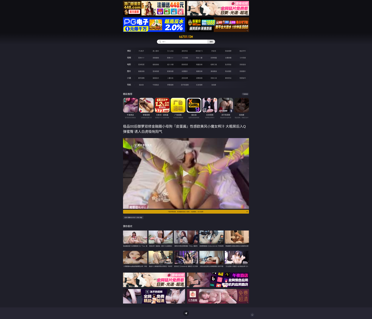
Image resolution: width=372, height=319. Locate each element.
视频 (129, 57)
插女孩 (141, 85)
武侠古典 (185, 78)
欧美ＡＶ (170, 58)
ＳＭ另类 (243, 58)
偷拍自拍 (156, 64)
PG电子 (141, 51)
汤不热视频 (185, 85)
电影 (129, 64)
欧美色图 (170, 71)
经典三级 (214, 64)
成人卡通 (170, 64)
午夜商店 (156, 85)
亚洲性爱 (141, 64)
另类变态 (243, 64)
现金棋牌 (228, 51)
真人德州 (156, 51)
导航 (129, 84)
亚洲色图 (156, 71)
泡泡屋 (213, 85)
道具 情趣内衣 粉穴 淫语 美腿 (133, 217)
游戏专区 (185, 51)
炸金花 (213, 51)
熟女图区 (228, 71)
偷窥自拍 (141, 71)
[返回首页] (252, 314)
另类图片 (243, 71)
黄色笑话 (228, 78)
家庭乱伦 (156, 78)
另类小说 (214, 78)
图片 (129, 71)
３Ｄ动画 (185, 58)
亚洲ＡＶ (141, 58)
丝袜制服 (214, 58)
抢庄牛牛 (243, 51)
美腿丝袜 (199, 71)
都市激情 (141, 78)
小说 (129, 78)
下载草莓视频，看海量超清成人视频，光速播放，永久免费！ (186, 212)
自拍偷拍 (156, 58)
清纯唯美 (214, 71)
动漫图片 (185, 71)
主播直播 (228, 58)
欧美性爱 (185, 64)
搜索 (211, 42)
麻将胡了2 (199, 51)
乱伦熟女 (228, 64)
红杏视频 (199, 85)
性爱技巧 (243, 78)
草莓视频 (170, 85)
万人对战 (170, 51)
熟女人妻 (199, 58)
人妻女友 (170, 78)
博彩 (129, 51)
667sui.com (186, 37)
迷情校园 (199, 78)
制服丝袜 (199, 64)
